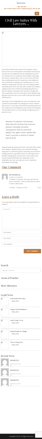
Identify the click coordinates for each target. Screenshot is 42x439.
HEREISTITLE (14, 360)
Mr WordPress (14, 175)
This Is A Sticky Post (16, 342)
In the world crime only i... (18, 298)
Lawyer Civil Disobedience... (18, 309)
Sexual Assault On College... (18, 331)
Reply (39, 188)
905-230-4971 (21, 7)
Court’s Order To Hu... (17, 320)
